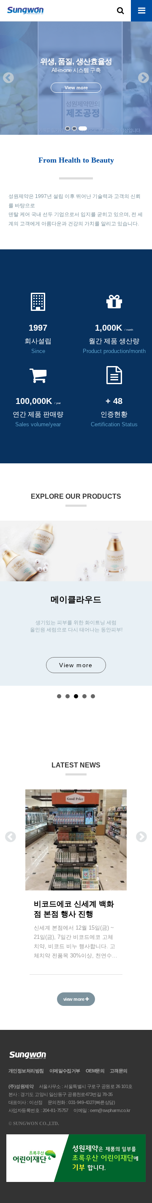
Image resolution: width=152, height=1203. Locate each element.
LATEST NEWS (76, 765)
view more (74, 999)
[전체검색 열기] (120, 10)
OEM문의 (95, 1070)
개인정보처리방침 (26, 1070)
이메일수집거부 (64, 1070)
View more (76, 665)
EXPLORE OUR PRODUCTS (76, 496)
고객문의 (119, 1070)
